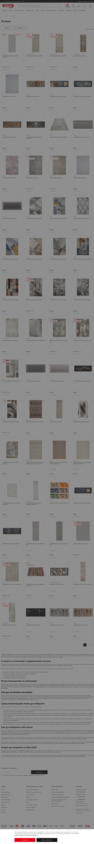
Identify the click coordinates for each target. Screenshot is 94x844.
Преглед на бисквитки (46, 840)
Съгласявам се (25, 840)
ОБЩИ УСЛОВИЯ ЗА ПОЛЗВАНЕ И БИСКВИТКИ (26, 835)
